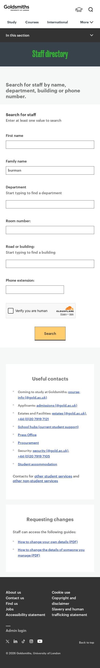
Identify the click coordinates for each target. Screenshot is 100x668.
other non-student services (35, 480)
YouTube (39, 641)
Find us (12, 603)
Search (91, 9)
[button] (91, 35)
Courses (32, 22)
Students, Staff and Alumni (79, 9)
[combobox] (50, 204)
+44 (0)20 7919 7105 (34, 456)
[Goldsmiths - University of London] (16, 8)
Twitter (7, 641)
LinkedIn (15, 641)
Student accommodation (37, 464)
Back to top (86, 642)
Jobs (9, 608)
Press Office (27, 434)
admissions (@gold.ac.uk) (57, 405)
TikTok (23, 641)
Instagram (31, 641)
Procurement (28, 442)
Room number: (18, 220)
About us (13, 592)
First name (14, 135)
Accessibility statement (25, 614)
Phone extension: (20, 280)
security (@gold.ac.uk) (50, 450)
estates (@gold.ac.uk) (69, 413)
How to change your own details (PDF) (48, 541)
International (57, 22)
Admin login (16, 630)
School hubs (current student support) (48, 426)
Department (16, 186)
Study (12, 22)
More (84, 22)
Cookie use (61, 592)
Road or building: (20, 246)
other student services (53, 476)
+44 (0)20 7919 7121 (33, 418)
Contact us (15, 597)
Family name (16, 161)
